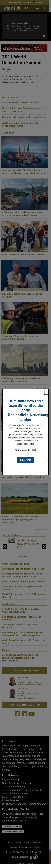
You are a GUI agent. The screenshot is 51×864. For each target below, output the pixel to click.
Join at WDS (25, 460)
